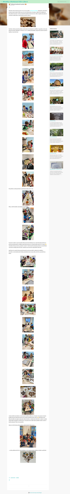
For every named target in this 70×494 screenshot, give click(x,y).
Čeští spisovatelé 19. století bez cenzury (56, 169)
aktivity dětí (13, 477)
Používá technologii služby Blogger (35, 492)
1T (9, 477)
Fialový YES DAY (52, 104)
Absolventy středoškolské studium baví (56, 54)
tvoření (17, 477)
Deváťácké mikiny (52, 120)
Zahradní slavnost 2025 (53, 38)
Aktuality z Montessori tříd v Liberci (15, 1)
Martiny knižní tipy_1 (53, 153)
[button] (9, 7)
